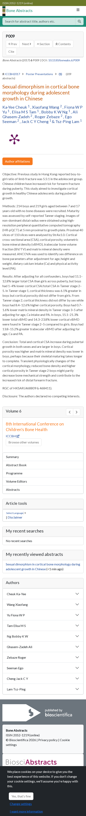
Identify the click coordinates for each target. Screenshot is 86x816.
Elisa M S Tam (24, 111)
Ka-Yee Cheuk (15, 107)
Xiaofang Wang (46, 107)
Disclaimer (15, 517)
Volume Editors (16, 481)
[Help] (79, 21)
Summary (12, 457)
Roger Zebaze (48, 116)
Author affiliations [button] (17, 161)
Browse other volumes (23, 442)
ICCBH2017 (13, 74)
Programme (14, 473)
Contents (64, 44)
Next (26, 44)
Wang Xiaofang (17, 604)
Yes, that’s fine (21, 796)
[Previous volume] (69, 412)
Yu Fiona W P (16, 615)
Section (44, 44)
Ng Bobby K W (17, 636)
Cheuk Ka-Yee (16, 594)
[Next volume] (76, 412)
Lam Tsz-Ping (16, 689)
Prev (13, 44)
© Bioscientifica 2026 (21, 740)
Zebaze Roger (16, 657)
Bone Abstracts (19, 10)
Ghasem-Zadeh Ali (19, 647)
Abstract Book (16, 465)
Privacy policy (48, 740)
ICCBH (11, 436)
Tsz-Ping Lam (67, 121)
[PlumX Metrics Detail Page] (14, 139)
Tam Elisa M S (16, 626)
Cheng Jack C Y (17, 678)
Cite (11, 51)
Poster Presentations (40, 74)
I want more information (26, 811)
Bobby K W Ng (54, 111)
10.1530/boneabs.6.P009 (64, 60)
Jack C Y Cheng (35, 121)
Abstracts (13, 489)
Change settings (21, 804)
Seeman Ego (15, 668)
